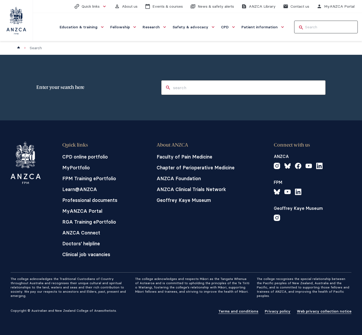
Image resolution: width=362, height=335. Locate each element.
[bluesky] (287, 167)
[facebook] (298, 167)
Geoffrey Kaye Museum (184, 200)
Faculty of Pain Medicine (184, 157)
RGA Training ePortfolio (89, 222)
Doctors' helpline (81, 244)
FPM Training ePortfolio (89, 178)
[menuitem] (82, 27)
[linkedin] (319, 167)
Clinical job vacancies (86, 254)
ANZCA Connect (81, 233)
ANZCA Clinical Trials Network (191, 189)
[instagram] (277, 167)
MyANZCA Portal (82, 211)
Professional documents (89, 200)
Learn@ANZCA (79, 189)
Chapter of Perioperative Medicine (196, 168)
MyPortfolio (76, 168)
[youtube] (309, 167)
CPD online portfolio (85, 157)
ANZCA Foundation (179, 178)
